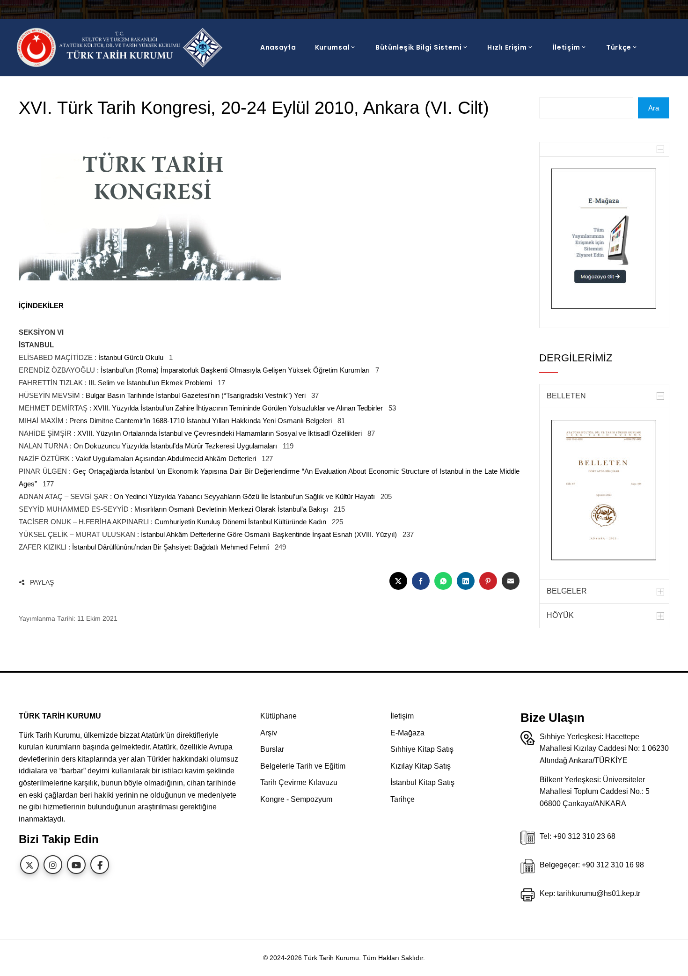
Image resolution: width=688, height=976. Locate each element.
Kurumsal (332, 47)
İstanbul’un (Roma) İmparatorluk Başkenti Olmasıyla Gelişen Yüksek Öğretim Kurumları (235, 370)
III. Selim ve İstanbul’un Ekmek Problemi (150, 383)
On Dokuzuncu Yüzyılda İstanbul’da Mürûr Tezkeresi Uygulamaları (175, 446)
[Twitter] (29, 864)
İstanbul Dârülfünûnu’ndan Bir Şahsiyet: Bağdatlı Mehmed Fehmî (170, 547)
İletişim (567, 47)
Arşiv (268, 733)
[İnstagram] (53, 864)
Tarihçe (402, 799)
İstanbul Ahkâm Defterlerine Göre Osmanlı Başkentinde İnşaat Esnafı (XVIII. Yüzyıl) (269, 534)
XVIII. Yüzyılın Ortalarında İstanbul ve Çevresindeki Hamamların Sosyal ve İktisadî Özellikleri (219, 433)
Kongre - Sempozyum (296, 799)
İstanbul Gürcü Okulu (130, 357)
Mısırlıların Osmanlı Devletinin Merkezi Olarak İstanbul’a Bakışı (231, 509)
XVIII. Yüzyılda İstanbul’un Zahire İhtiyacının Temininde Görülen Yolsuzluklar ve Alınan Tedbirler (238, 408)
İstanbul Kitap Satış (422, 782)
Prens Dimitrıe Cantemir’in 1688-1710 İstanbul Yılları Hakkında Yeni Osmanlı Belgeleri (200, 421)
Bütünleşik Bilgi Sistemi (418, 47)
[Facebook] (99, 864)
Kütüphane (278, 716)
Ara (653, 108)
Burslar (272, 749)
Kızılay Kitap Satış (420, 766)
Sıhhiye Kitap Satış (422, 749)
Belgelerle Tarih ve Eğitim (302, 766)
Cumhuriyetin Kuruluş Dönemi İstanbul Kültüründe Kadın (240, 522)
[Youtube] (76, 864)
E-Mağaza (407, 733)
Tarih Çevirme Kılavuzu (298, 782)
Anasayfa (278, 47)
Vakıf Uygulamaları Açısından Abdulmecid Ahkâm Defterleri (165, 458)
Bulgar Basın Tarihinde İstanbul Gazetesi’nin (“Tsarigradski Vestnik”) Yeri (196, 395)
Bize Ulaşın (552, 718)
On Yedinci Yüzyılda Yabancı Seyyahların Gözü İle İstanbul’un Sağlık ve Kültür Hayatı (244, 496)
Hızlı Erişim (507, 47)
